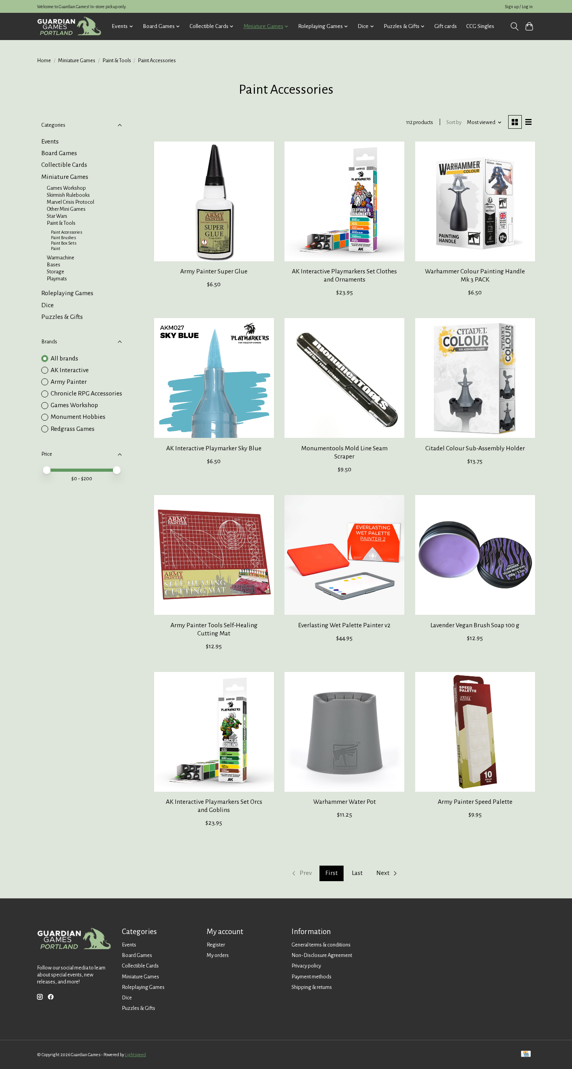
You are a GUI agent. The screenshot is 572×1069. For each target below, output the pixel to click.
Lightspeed (135, 1054)
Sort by (453, 122)
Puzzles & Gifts (62, 316)
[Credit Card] (526, 1054)
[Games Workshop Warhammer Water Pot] (344, 732)
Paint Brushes (63, 237)
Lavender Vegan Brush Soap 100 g (474, 625)
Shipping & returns (311, 987)
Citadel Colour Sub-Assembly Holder (475, 448)
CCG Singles (480, 26)
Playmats (57, 279)
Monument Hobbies (78, 416)
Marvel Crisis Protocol (70, 202)
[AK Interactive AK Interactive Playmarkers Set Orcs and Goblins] (214, 732)
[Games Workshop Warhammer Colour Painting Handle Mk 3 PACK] (475, 201)
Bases (53, 265)
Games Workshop (66, 188)
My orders (218, 955)
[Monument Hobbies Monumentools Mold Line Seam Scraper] (344, 378)
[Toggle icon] (514, 26)
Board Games (59, 153)
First (331, 873)
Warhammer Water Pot (344, 801)
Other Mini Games (66, 209)
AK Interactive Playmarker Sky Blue (213, 448)
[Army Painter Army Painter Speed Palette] (475, 732)
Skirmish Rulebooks (68, 195)
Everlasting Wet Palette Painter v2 (344, 625)
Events (50, 141)
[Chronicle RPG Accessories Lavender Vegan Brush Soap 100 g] (475, 555)
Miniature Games (76, 60)
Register (216, 945)
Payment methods (311, 977)
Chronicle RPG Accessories (86, 393)
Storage (55, 272)
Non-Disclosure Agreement (321, 955)
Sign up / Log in (519, 6)
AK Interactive (70, 370)
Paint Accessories (66, 232)
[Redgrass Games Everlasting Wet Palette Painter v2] (344, 555)
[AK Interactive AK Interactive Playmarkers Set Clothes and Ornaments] (344, 201)
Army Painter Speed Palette (475, 801)
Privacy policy (306, 966)
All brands (64, 358)
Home (44, 60)
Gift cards (445, 26)
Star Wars (57, 216)
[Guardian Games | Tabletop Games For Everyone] (69, 26)
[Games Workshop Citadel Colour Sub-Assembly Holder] (475, 378)
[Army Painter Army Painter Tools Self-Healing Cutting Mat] (214, 555)
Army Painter (69, 381)
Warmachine (60, 258)
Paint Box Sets (63, 243)
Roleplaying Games (67, 293)
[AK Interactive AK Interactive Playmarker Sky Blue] (214, 378)
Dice (47, 305)
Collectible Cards (64, 164)
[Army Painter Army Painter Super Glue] (214, 201)
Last (357, 873)
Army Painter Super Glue (213, 271)
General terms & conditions (321, 945)
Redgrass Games (73, 428)
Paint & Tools (116, 60)
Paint (55, 248)
